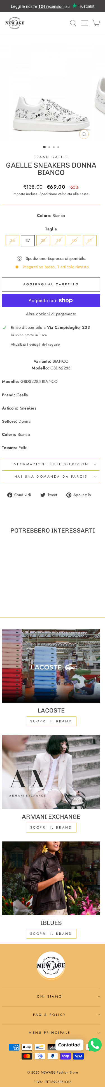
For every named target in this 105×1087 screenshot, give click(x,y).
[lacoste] (51, 666)
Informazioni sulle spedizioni (51, 464)
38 (43, 240)
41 (89, 240)
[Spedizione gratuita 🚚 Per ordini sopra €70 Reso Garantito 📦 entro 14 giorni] (52, 6)
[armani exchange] (51, 772)
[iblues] (51, 878)
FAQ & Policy (49, 1014)
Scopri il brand (51, 933)
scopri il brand (51, 721)
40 (74, 240)
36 (12, 240)
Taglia (51, 229)
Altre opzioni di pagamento (51, 314)
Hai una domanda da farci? (51, 476)
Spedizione (48, 193)
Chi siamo (49, 996)
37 (27, 240)
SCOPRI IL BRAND (51, 827)
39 (58, 240)
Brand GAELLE (51, 156)
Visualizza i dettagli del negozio (35, 344)
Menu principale (50, 1032)
